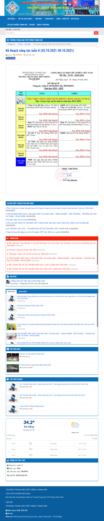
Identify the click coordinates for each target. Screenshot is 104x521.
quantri (9, 55)
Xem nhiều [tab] (22, 292)
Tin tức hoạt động (25, 19)
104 (33, 55)
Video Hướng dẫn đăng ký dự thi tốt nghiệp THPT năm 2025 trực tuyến (33, 232)
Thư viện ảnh (15, 349)
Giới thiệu (11, 19)
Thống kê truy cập (17, 460)
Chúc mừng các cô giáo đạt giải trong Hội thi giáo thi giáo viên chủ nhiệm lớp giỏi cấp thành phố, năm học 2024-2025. (50, 208)
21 (29, 356)
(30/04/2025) (41, 250)
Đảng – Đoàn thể (63, 19)
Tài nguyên (49, 19)
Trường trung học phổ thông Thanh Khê (26, 40)
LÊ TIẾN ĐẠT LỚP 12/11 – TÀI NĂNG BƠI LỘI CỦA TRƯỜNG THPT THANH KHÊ (37, 229)
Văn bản (38, 19)
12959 (30, 409)
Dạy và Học (75, 19)
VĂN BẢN (13, 277)
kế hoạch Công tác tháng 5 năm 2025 (22, 250)
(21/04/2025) (35, 260)
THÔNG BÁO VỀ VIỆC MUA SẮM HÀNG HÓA (27, 281)
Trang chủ (11, 44)
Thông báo (14, 238)
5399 (30, 387)
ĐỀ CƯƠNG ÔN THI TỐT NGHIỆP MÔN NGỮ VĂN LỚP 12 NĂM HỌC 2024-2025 (39, 269)
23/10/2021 (18, 55)
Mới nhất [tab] (11, 292)
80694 (30, 367)
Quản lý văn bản (43, 25)
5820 (30, 398)
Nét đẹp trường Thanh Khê (17, 25)
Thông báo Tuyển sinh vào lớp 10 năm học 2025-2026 (28, 254)
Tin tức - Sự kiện (24, 44)
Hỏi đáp (32, 25)
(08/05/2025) (19, 245)
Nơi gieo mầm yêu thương (16, 220)
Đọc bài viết (10, 58)
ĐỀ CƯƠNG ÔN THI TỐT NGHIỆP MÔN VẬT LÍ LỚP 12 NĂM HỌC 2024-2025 (37, 265)
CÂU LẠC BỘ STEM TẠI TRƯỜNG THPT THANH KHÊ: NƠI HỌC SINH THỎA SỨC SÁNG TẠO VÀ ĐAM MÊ (48, 223)
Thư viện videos (16, 379)
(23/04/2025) (21, 329)
